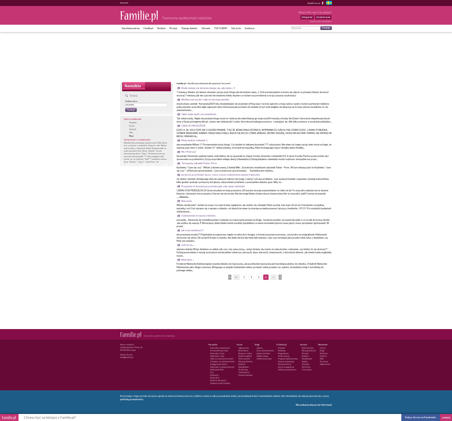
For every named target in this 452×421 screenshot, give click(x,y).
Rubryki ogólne (245, 356)
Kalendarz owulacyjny (220, 348)
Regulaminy (283, 353)
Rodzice (161, 28)
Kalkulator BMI (217, 369)
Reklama (282, 350)
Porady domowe (245, 375)
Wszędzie (133, 122)
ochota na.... (187, 244)
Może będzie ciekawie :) (194, 140)
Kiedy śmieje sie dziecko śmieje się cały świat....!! (208, 88)
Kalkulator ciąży (217, 356)
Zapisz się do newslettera (321, 21)
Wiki (131, 132)
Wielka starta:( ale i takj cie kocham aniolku (205, 99)
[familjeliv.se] (329, 3)
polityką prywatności (131, 399)
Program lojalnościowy (288, 358)
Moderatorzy (284, 356)
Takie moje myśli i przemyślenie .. (199, 114)
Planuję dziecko (189, 28)
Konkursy (250, 28)
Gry (212, 372)
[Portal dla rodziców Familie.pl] (139, 21)
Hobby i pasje (262, 356)
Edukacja (214, 375)
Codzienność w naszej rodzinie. (198, 215)
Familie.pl (148, 28)
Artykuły (132, 129)
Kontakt (281, 348)
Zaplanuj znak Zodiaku (220, 383)
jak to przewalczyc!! (192, 230)
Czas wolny (307, 369)
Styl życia (236, 28)
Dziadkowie (243, 367)
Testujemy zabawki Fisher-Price (199, 163)
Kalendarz (214, 378)
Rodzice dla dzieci (218, 380)
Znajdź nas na (313, 3)
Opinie (260, 348)
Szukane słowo (131, 101)
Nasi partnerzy (284, 364)
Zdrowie (205, 28)
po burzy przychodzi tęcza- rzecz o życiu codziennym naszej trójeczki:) (220, 174)
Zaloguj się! (307, 17)
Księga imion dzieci (218, 364)
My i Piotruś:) (188, 151)
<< (229, 277)
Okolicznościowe (264, 358)
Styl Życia (306, 367)
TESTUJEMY (220, 28)
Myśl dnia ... (187, 259)
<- (236, 277)
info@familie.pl (126, 357)
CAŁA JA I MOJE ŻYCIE (193, 125)
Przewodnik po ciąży (219, 350)
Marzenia (186, 201)
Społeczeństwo (263, 353)
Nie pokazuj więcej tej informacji (314, 404)
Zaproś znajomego (286, 361)
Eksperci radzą (245, 353)
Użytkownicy (244, 372)
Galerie (323, 356)
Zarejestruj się (323, 17)
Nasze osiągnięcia (286, 367)
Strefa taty (243, 369)
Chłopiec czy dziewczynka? (222, 361)
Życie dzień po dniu (265, 350)
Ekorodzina (243, 350)
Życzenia (324, 361)
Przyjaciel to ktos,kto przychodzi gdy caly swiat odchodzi (213, 186)
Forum (132, 126)
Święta (305, 361)
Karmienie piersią (130, 28)
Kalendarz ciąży (217, 353)
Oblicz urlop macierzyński (221, 358)
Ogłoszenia (243, 348)
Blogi (131, 136)
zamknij (446, 417)
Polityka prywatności (287, 369)
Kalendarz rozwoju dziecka (222, 367)
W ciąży (173, 28)
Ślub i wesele (244, 358)
